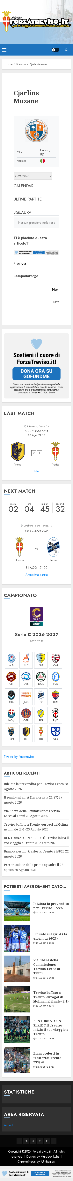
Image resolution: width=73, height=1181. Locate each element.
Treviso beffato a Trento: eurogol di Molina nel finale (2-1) (51, 996)
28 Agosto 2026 (45, 912)
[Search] (66, 50)
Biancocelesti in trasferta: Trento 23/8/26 (34, 851)
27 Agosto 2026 (45, 943)
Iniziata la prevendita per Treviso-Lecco (34, 784)
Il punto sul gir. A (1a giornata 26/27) (31, 797)
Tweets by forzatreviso (19, 756)
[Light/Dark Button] (55, 50)
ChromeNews (27, 1161)
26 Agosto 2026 (45, 978)
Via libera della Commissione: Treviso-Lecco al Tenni (46, 966)
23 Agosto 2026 (45, 1006)
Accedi (8, 1125)
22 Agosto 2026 (45, 1067)
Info (36, 471)
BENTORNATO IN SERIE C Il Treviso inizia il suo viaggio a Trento (50, 1027)
